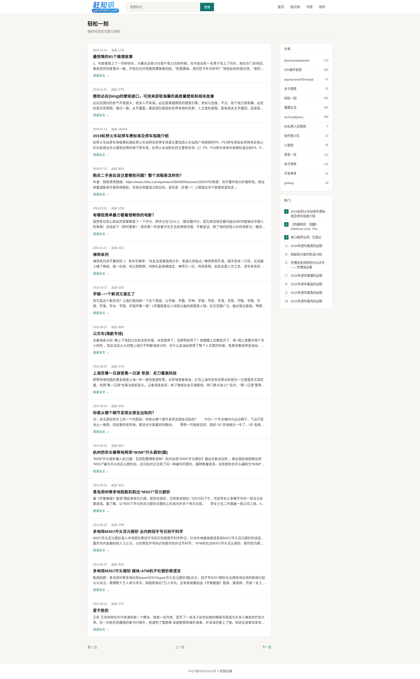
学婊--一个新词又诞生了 (114, 294)
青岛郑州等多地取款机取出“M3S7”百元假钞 (131, 492)
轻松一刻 (306, 98)
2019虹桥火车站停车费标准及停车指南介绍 (131, 136)
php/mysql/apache (306, 60)
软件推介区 (306, 136)
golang (306, 183)
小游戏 (306, 145)
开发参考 (306, 173)
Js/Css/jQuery (306, 117)
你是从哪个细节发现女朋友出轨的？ (124, 413)
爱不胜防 (101, 610)
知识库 (295, 7)
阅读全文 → (101, 75)
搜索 (207, 7)
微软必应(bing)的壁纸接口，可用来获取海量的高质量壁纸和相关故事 (153, 96)
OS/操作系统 (306, 70)
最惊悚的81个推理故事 (113, 56)
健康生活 (306, 107)
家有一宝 (306, 154)
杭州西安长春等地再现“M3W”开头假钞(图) (130, 452)
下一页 (266, 647)
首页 (281, 7)
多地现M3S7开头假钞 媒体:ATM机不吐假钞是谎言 (137, 571)
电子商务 (306, 164)
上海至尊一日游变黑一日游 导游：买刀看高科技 (135, 373)
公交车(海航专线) (108, 333)
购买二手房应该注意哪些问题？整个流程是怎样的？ (138, 175)
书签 (309, 7)
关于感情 (306, 89)
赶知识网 (226, 671)
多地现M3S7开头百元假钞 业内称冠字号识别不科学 (138, 531)
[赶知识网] (106, 7)
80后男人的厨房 (306, 126)
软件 (322, 7)
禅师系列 (101, 254)
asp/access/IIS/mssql (306, 79)
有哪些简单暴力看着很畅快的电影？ (124, 215)
